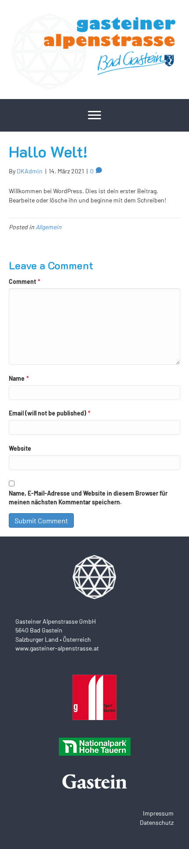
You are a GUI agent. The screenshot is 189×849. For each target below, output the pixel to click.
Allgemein (49, 227)
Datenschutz (157, 822)
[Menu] (94, 115)
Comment (24, 281)
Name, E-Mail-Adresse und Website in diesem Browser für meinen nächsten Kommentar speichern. (88, 497)
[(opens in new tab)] (93, 51)
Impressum (158, 813)
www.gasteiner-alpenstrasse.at (57, 648)
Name (19, 378)
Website (20, 448)
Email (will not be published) (50, 413)
